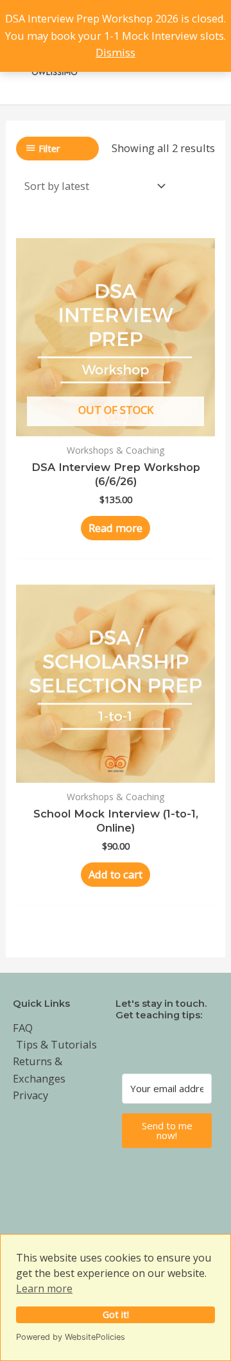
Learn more (44, 1288)
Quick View (115, 423)
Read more (115, 527)
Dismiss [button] (115, 52)
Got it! (116, 1314)
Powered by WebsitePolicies (70, 1337)
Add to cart (115, 874)
